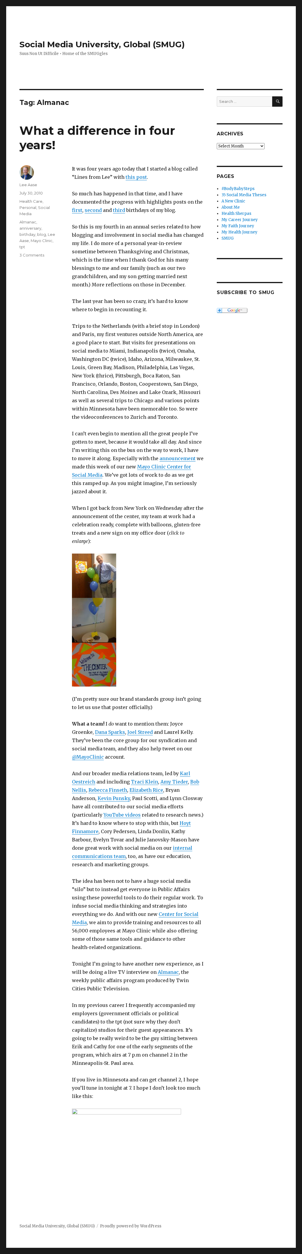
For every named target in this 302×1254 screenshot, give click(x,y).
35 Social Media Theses (243, 194)
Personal (27, 207)
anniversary (30, 228)
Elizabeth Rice (146, 790)
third (119, 210)
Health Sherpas (236, 213)
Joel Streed (140, 732)
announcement (178, 458)
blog (41, 234)
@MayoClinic (88, 757)
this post (136, 177)
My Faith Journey (237, 225)
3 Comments (31, 255)
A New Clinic (233, 201)
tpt (22, 246)
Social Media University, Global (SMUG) (102, 44)
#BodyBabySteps (238, 188)
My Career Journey (239, 219)
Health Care (30, 201)
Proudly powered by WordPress (130, 1226)
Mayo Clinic (41, 240)
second (93, 210)
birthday (27, 234)
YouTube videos (122, 815)
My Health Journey (239, 232)
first (77, 210)
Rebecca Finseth (107, 790)
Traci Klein (144, 782)
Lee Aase (28, 184)
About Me (230, 207)
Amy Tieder (174, 782)
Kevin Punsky (114, 798)
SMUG (227, 238)
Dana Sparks (110, 732)
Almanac (168, 972)
